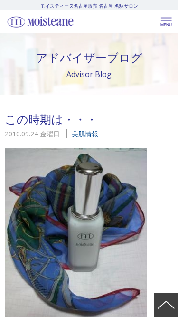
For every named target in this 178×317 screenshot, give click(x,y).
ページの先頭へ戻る (166, 305)
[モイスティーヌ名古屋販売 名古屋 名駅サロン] (62, 21)
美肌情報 (85, 133)
